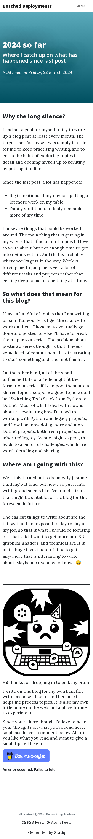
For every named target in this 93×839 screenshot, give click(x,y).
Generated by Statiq (46, 832)
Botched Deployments (27, 6)
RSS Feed (35, 822)
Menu (80, 6)
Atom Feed (60, 822)
